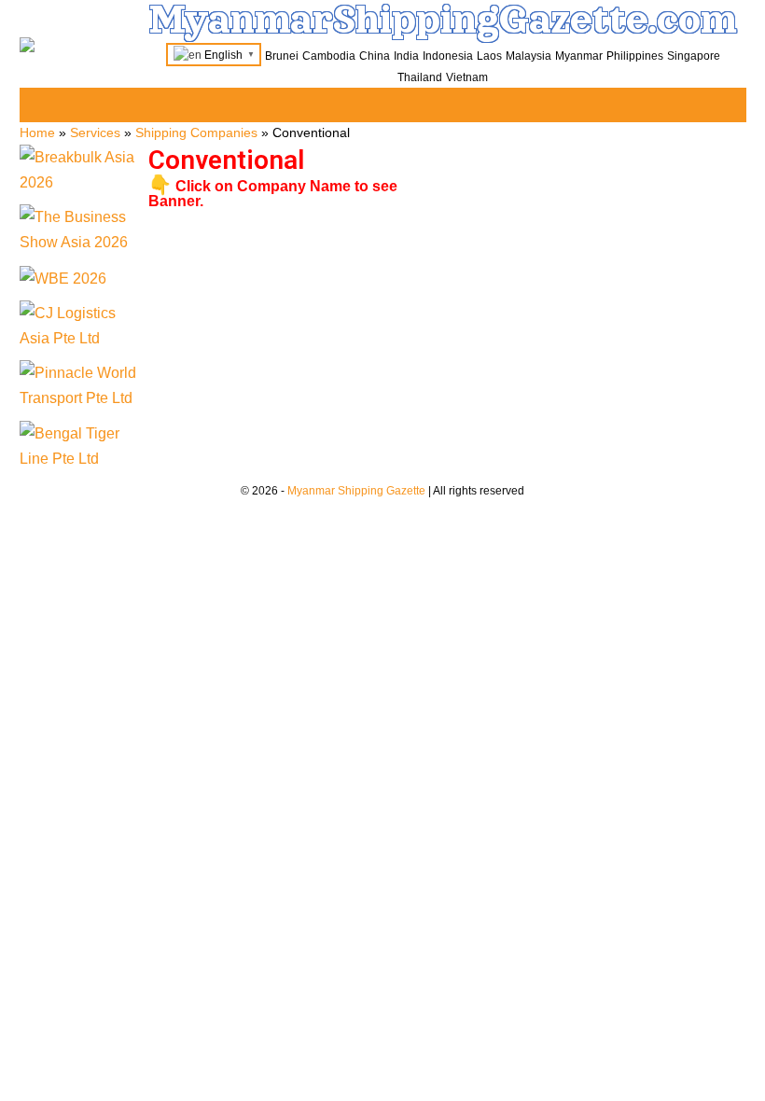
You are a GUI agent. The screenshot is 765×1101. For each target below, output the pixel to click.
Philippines (634, 56)
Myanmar (579, 56)
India (406, 56)
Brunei (282, 56)
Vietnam (467, 77)
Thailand (419, 77)
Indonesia (448, 56)
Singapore (693, 56)
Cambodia (328, 56)
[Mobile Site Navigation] (729, 105)
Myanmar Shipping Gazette (356, 490)
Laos (489, 56)
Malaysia (528, 56)
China (374, 56)
